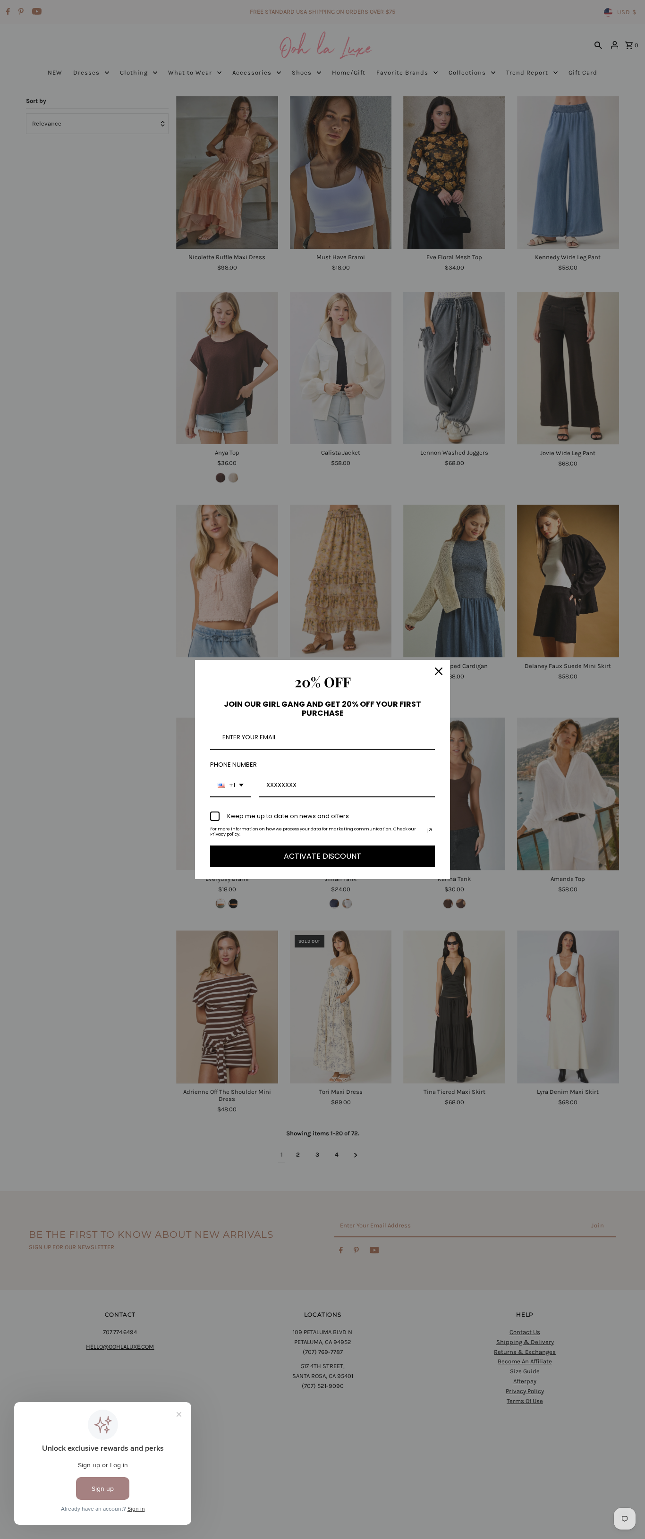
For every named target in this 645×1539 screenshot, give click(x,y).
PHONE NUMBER (233, 764)
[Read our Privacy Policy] (429, 831)
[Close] (438, 671)
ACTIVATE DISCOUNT (322, 856)
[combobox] (230, 785)
